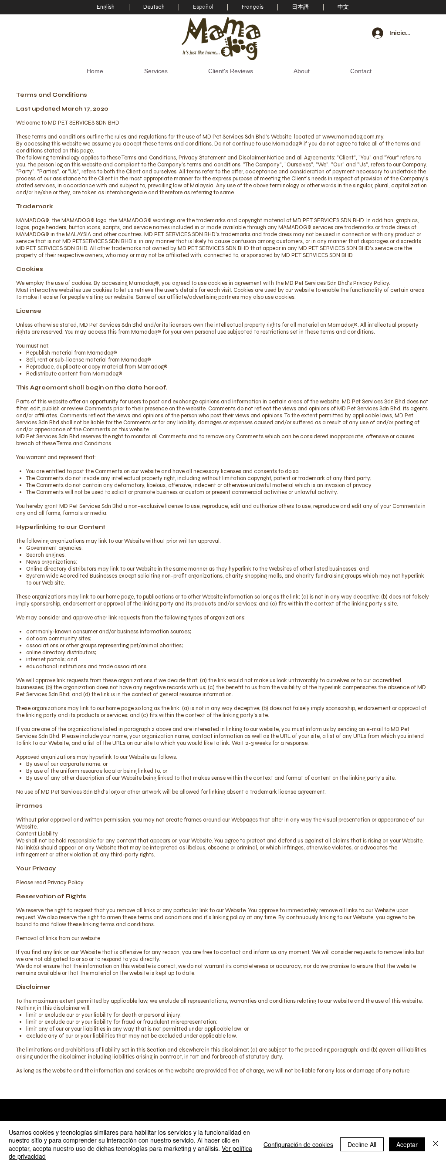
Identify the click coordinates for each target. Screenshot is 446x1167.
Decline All (362, 1144)
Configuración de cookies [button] (298, 1144)
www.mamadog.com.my (352, 136)
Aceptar (407, 1144)
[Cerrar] (435, 1144)
